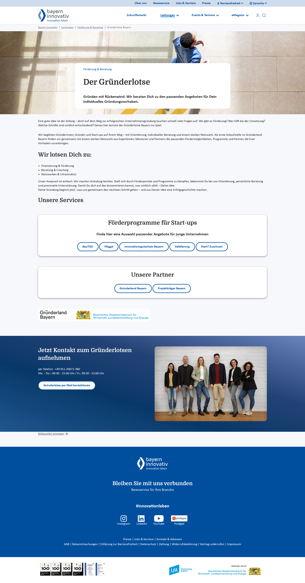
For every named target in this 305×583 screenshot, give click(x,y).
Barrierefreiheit (230, 3)
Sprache (258, 3)
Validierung (182, 246)
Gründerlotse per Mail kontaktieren (66, 385)
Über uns (141, 3)
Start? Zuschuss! (212, 246)
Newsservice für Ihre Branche (152, 490)
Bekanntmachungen (85, 544)
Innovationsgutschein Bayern (143, 246)
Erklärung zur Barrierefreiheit (119, 544)
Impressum (234, 544)
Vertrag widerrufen (212, 544)
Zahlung (164, 544)
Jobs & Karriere (186, 3)
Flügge (108, 246)
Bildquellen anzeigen (51, 434)
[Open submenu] (177, 15)
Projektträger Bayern (172, 288)
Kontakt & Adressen (169, 539)
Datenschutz (148, 544)
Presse (206, 3)
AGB (67, 544)
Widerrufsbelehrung (185, 544)
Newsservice (161, 3)
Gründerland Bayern (133, 288)
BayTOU (87, 246)
